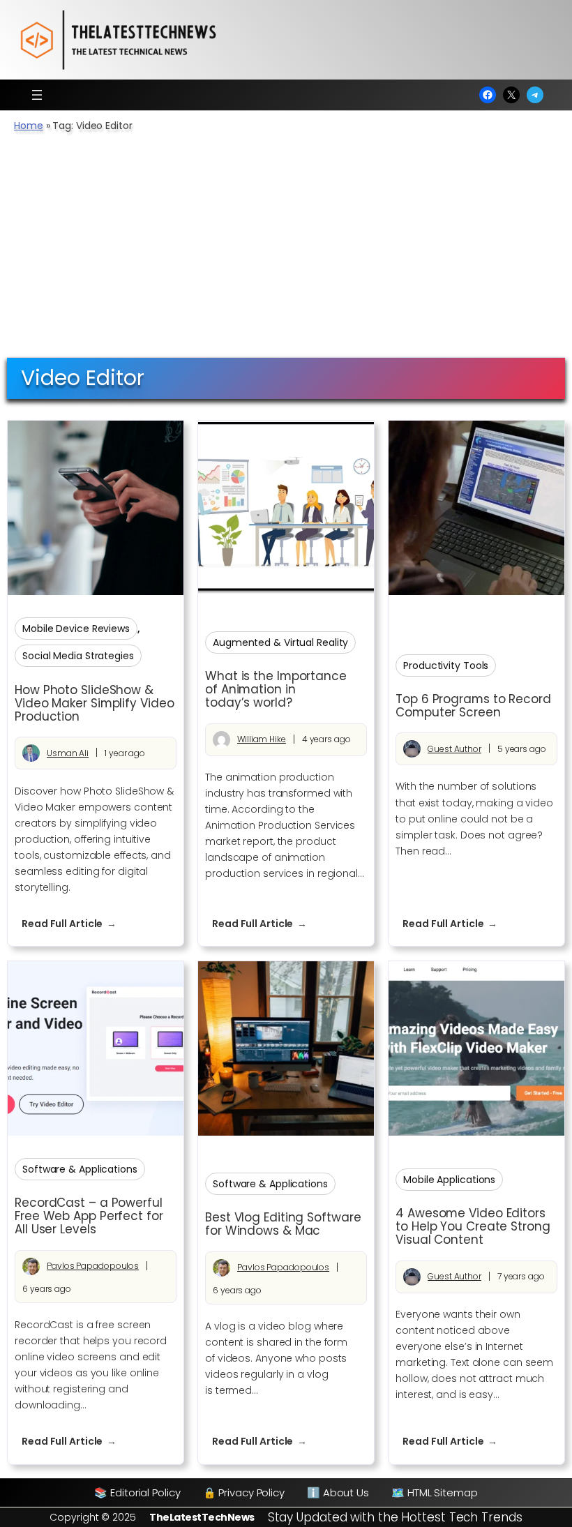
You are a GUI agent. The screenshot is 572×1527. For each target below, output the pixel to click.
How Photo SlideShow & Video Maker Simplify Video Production (94, 703)
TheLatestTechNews (202, 1517)
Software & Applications (79, 1169)
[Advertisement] (286, 252)
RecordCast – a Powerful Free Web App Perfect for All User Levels (89, 1216)
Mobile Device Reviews (76, 628)
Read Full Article (76, 924)
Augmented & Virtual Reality (280, 642)
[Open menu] (37, 94)
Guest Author (454, 749)
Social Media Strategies (78, 656)
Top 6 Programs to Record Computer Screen (473, 706)
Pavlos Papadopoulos (93, 1266)
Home (28, 126)
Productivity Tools (445, 665)
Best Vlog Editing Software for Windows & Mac (283, 1224)
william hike (261, 739)
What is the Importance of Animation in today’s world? (276, 689)
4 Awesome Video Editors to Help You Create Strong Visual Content (473, 1227)
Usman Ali (68, 753)
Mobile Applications (449, 1180)
